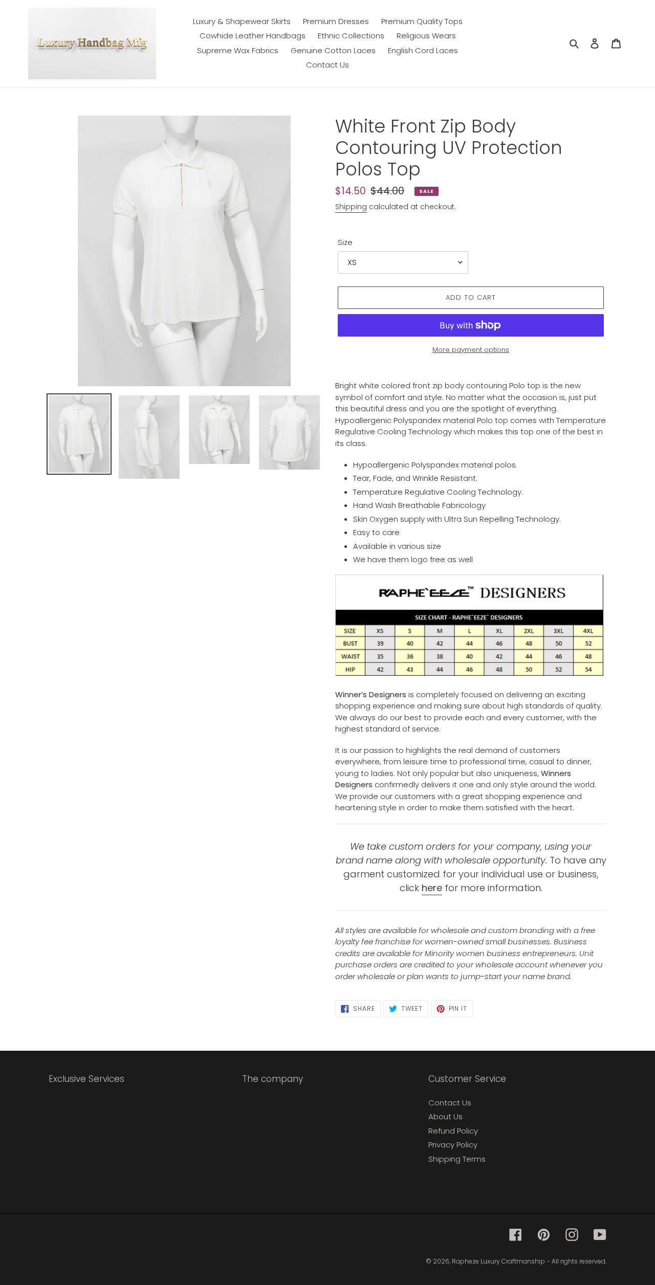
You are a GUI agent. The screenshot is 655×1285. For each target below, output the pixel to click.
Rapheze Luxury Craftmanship (498, 1261)
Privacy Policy (452, 1144)
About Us (445, 1116)
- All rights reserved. (576, 1261)
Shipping (351, 207)
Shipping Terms (457, 1159)
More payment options (470, 350)
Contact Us (449, 1102)
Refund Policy (453, 1130)
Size (345, 242)
